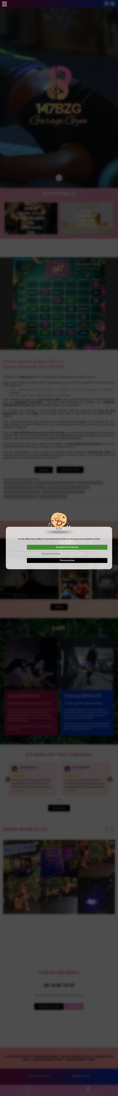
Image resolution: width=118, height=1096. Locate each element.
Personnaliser (67, 560)
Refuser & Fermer (51, 553)
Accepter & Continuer (67, 547)
